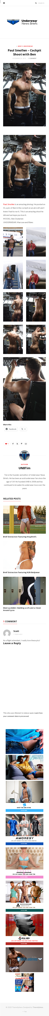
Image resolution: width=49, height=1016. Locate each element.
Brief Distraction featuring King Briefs (19, 537)
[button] (13, 242)
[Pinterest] (21, 444)
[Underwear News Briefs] (24, 22)
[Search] (36, 3)
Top (25, 1011)
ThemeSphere (38, 1007)
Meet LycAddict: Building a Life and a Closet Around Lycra (22, 609)
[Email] (26, 444)
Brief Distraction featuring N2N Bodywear (21, 572)
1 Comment (32, 58)
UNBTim (24, 468)
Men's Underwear (25, 46)
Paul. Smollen (8, 204)
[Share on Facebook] (13, 444)
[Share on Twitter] (17, 444)
